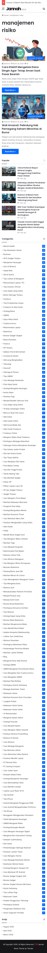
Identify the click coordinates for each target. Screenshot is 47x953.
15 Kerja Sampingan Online (14, 409)
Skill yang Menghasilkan (13, 360)
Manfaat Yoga (9, 543)
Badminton (7, 331)
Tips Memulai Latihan (12, 750)
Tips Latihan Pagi (10, 892)
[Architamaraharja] (16, 8)
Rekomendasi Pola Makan (13, 551)
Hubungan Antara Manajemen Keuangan (19, 445)
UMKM (6, 315)
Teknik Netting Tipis (11, 474)
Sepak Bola (7, 271)
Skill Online (7, 417)
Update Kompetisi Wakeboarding (16, 632)
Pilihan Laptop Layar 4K (13, 486)
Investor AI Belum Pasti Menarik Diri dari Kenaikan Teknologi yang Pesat (29, 197)
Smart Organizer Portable (13, 913)
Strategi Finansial (10, 722)
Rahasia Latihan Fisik (11, 555)
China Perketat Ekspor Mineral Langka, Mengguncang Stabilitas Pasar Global (29, 172)
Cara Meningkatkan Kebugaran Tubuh (18, 579)
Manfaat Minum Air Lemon (14, 575)
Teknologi (7, 364)
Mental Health (9, 246)
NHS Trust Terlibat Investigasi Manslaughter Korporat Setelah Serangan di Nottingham (31, 211)
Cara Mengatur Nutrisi (12, 856)
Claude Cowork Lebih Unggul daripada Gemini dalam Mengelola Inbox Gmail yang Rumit (31, 226)
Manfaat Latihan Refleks (13, 653)
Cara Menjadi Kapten (11, 726)
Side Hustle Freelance (12, 429)
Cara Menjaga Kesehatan (13, 380)
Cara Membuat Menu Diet (13, 518)
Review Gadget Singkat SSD (14, 876)
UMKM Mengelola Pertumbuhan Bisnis (18, 669)
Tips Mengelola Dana (11, 583)
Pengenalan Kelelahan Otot (14, 909)
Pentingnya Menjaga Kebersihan (16, 441)
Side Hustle (8, 527)
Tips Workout (8, 612)
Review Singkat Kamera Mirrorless (17, 884)
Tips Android (8, 795)
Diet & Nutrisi (8, 275)
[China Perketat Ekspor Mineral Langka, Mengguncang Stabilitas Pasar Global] (9, 171)
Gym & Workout (9, 266)
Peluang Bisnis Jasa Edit (13, 571)
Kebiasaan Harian (10, 693)
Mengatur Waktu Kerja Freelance (16, 437)
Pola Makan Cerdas (11, 466)
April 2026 (7, 931)
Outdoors (7, 299)
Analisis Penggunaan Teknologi (15, 901)
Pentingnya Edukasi (11, 905)
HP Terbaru (8, 348)
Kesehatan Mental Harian (13, 864)
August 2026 (8, 927)
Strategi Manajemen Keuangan (15, 779)
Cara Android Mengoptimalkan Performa (19, 807)
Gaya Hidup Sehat (10, 319)
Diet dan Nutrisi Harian (12, 453)
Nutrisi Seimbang (10, 888)
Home (6, 15)
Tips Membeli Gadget (11, 478)
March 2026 (8, 935)
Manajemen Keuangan (12, 262)
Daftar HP (7, 482)
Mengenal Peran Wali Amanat (15, 661)
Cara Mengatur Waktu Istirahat (15, 730)
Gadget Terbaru (9, 494)
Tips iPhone (8, 799)
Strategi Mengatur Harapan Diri (16, 868)
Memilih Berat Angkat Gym (14, 535)
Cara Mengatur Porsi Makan (14, 498)
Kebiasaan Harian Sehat (13, 709)
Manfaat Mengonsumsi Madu (15, 624)
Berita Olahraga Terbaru (13, 295)
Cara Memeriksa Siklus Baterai (15, 754)
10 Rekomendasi (10, 714)
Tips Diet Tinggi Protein (12, 470)
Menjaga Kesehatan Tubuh (14, 689)
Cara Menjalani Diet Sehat (13, 462)
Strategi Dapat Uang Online (14, 616)
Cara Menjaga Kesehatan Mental (16, 860)
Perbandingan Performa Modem (16, 649)
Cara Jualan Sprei (10, 770)
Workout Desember (11, 640)
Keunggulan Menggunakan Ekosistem (18, 815)
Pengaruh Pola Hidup (11, 506)
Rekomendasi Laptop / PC (13, 283)
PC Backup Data (10, 762)
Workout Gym (8, 588)
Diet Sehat (7, 844)
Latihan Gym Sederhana (13, 636)
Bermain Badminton (11, 567)
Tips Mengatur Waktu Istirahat (15, 539)
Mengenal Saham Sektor (13, 718)
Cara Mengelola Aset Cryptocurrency (18, 673)
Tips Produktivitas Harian (13, 303)
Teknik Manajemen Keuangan (15, 819)
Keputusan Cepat (10, 896)
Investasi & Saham (10, 356)
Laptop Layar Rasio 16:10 (13, 791)
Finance (6, 344)
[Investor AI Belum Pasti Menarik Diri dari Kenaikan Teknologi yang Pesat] (9, 198)
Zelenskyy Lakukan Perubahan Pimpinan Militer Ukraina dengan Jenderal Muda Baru (31, 185)
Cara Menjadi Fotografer (13, 547)
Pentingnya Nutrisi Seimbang (15, 685)
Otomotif (6, 368)
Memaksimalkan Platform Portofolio (17, 592)
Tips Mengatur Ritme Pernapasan (16, 563)
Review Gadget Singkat (12, 336)
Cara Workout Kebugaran (13, 559)
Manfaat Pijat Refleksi (12, 681)
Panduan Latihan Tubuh (13, 852)
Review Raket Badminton (13, 620)
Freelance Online (10, 433)
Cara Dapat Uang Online (13, 291)
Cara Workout (8, 742)
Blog (5, 657)
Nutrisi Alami (8, 392)
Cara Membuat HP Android (14, 872)
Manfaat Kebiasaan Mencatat (15, 502)
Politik (5, 531)
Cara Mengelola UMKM (12, 677)
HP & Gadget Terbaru (12, 258)
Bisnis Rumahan (9, 340)
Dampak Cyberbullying (12, 840)
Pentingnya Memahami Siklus (15, 644)
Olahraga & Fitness (11, 372)
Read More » (10, 90)
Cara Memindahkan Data (13, 783)
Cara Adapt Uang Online (13, 405)
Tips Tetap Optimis (10, 457)
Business (7, 254)
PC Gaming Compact (11, 766)
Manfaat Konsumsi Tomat (13, 514)
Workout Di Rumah (10, 738)
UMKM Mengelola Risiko (13, 823)
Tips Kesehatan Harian (12, 250)
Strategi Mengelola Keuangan (15, 388)
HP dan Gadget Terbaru (12, 490)
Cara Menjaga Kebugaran (13, 746)
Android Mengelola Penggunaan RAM (18, 803)
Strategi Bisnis (9, 311)
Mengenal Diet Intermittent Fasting (17, 835)
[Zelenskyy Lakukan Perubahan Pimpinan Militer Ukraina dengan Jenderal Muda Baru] (9, 186)
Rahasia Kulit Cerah (11, 600)
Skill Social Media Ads (12, 425)
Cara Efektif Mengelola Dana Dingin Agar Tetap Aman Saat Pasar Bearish (21, 70)
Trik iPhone (7, 811)
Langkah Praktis (9, 701)
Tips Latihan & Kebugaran (13, 279)
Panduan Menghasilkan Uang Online (17, 523)
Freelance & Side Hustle (13, 307)
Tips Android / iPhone (12, 287)
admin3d (7, 64)
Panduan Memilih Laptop (13, 758)
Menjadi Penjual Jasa (11, 596)
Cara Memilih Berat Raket (13, 628)
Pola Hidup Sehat (10, 384)
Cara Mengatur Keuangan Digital (16, 831)
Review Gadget (9, 880)
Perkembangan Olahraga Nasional (17, 848)
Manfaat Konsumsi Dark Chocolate (17, 697)
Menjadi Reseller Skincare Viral (15, 401)
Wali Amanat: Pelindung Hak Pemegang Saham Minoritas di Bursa (22, 128)
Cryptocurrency (9, 323)
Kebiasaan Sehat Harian (13, 705)
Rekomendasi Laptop (11, 327)
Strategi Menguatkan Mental (14, 510)
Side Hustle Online (10, 421)
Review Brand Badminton (13, 604)
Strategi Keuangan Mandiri (14, 827)
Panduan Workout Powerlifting (15, 734)
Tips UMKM (8, 376)
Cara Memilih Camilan (12, 787)
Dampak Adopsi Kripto (12, 775)
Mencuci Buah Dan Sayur (13, 413)
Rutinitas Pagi (8, 397)
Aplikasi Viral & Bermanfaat (14, 352)
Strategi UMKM (9, 665)
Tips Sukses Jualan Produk (14, 449)
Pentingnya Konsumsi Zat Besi (15, 608)
